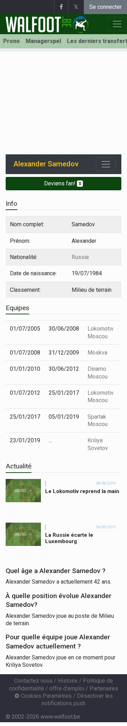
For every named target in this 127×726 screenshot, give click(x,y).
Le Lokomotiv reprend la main (82, 491)
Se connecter (105, 7)
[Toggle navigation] (106, 164)
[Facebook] (61, 7)
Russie (80, 257)
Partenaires (104, 688)
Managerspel (43, 41)
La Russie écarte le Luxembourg (69, 538)
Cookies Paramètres (45, 696)
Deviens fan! (62, 183)
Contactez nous (33, 680)
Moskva (97, 352)
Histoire (68, 680)
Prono (11, 41)
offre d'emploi (66, 688)
